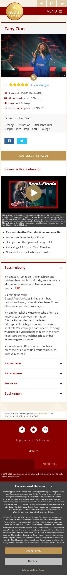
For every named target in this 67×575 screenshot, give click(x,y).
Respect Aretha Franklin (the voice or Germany (35, 232)
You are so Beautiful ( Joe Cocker (26, 237)
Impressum (23, 440)
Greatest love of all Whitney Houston (28, 252)
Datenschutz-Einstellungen (33, 570)
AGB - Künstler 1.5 (41, 413)
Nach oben (50, 464)
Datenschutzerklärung (55, 221)
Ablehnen (33, 561)
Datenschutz (43, 440)
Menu (51, 11)
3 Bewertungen (39, 85)
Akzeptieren (33, 550)
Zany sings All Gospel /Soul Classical (28, 247)
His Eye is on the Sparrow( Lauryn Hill (29, 242)
